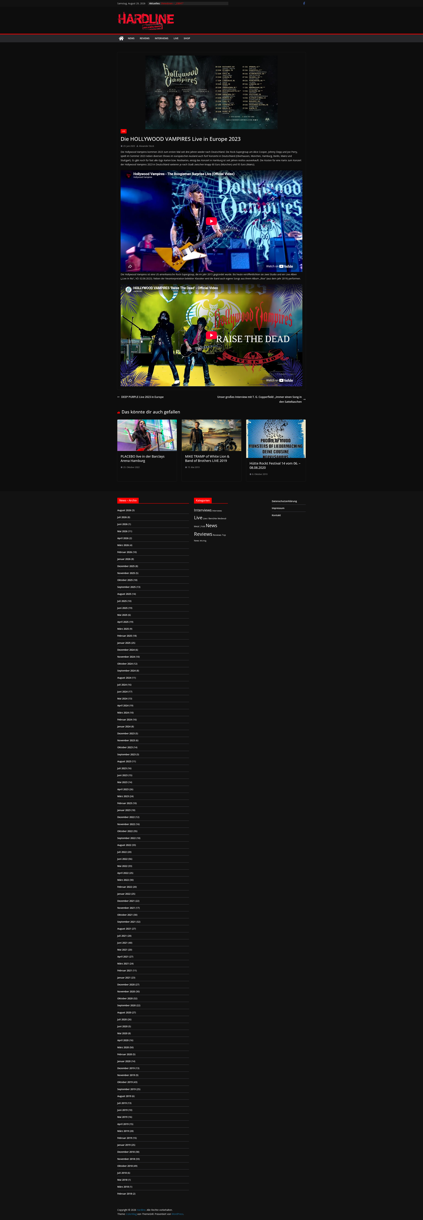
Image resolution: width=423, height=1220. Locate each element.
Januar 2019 (124, 1144)
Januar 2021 (124, 977)
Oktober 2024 (125, 663)
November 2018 (126, 1158)
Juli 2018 (122, 1172)
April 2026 (123, 538)
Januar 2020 (124, 1061)
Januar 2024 (124, 726)
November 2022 (126, 824)
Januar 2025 (124, 642)
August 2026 (124, 510)
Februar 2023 (124, 803)
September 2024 (126, 670)
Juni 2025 (122, 608)
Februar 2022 (124, 886)
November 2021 (126, 907)
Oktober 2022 (125, 831)
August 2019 (124, 1096)
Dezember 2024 (126, 649)
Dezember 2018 (126, 1151)
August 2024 (124, 677)
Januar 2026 (124, 559)
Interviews (161, 38)
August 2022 (124, 845)
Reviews (145, 38)
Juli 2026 (122, 517)
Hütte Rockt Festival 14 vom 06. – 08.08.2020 (275, 465)
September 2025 (126, 587)
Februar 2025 (124, 635)
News (131, 38)
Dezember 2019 (126, 1068)
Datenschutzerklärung (284, 501)
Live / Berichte (210, 518)
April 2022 (123, 872)
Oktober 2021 (125, 914)
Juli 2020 (122, 1019)
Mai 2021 (122, 949)
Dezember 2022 (126, 817)
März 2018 (123, 1186)
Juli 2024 (122, 684)
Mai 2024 (122, 698)
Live (176, 38)
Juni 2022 (122, 858)
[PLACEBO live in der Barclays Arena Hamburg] (147, 422)
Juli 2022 (122, 852)
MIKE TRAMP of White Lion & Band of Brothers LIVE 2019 (207, 458)
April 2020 (123, 1040)
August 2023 (124, 761)
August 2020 (124, 1012)
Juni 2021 (122, 942)
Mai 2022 (122, 866)
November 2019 (126, 1075)
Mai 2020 (122, 1033)
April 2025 (123, 621)
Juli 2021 (122, 935)
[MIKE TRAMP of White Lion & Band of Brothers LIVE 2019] (211, 422)
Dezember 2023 (126, 733)
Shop (187, 38)
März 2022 (123, 879)
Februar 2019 (124, 1137)
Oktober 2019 (125, 1082)
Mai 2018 (122, 1179)
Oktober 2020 (125, 998)
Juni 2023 (122, 775)
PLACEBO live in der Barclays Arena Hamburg (143, 458)
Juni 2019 (122, 1110)
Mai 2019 (122, 1116)
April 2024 (123, 705)
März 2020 (123, 1047)
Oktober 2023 (125, 747)
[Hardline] (121, 38)
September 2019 (126, 1089)
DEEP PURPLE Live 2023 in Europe (142, 397)
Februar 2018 (124, 1193)
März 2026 (123, 545)
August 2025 (124, 593)
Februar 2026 (124, 552)
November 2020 (126, 991)
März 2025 (123, 628)
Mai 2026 (122, 531)
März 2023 (123, 796)
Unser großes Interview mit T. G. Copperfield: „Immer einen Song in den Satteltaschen (259, 399)
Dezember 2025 (126, 566)
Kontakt (276, 515)
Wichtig (203, 541)
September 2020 (126, 1005)
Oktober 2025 (125, 580)
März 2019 (123, 1131)
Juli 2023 (122, 768)
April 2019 (123, 1124)
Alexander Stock (146, 146)
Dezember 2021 (126, 900)
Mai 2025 (122, 614)
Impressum (278, 508)
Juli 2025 (122, 601)
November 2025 (126, 573)
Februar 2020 (124, 1054)
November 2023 (126, 740)
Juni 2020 (122, 1026)
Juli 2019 (122, 1103)
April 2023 (123, 789)
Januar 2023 (124, 810)
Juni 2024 (122, 691)
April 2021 (123, 956)
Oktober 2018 (125, 1165)
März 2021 (123, 963)
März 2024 (123, 712)
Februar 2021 (124, 970)
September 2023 (126, 754)
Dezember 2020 (126, 984)
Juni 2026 (122, 524)
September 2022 (126, 838)
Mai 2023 (122, 782)
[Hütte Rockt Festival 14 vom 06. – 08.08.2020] (276, 422)
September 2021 (126, 921)
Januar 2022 (124, 893)
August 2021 (124, 928)
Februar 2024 (124, 719)
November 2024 (126, 656)
